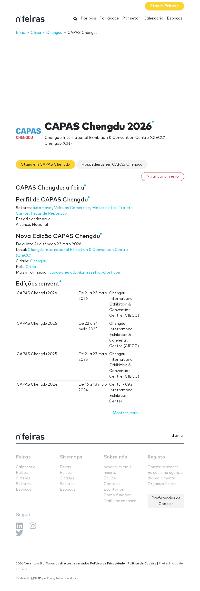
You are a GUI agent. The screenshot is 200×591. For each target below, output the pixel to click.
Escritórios (114, 489)
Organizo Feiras (162, 484)
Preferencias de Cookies (165, 501)
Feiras (23, 457)
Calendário (153, 18)
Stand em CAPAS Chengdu (45, 164)
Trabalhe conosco (120, 501)
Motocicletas (104, 208)
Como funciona (117, 495)
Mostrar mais (125, 413)
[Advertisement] (100, 75)
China (31, 267)
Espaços (174, 18)
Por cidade (109, 18)
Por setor (131, 18)
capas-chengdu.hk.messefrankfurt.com (85, 272)
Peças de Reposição (49, 213)
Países (22, 473)
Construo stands (163, 467)
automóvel (42, 208)
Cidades (23, 478)
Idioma (176, 436)
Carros (22, 213)
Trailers (125, 208)
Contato (112, 484)
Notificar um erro (163, 176)
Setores (23, 484)
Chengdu (38, 261)
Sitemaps (71, 457)
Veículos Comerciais (72, 208)
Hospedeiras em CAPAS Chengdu (111, 164)
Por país (88, 18)
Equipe (110, 478)
